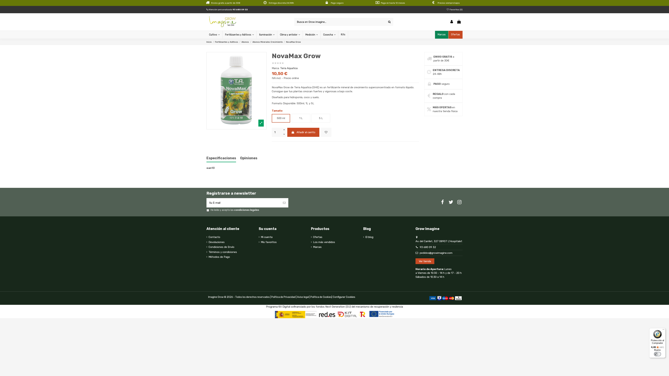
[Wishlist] (326, 132)
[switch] (657, 354)
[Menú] (663, 330)
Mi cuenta (266, 237)
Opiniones (248, 158)
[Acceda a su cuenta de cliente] (451, 22)
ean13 (210, 168)
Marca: (275, 68)
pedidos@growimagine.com (436, 252)
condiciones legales (246, 210)
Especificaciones (221, 158)
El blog (369, 237)
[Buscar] (389, 22)
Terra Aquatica (289, 68)
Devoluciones (217, 242)
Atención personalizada (228, 9)
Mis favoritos (269, 242)
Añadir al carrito (306, 132)
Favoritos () (456, 9)
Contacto (214, 237)
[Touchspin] (284, 130)
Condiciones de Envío (221, 247)
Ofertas (317, 237)
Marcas (317, 247)
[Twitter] (451, 202)
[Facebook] (442, 202)
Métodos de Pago (219, 256)
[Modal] (236, 90)
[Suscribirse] (284, 202)
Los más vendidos (324, 242)
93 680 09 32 (428, 247)
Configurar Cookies (344, 297)
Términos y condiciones (223, 252)
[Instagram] (459, 202)
